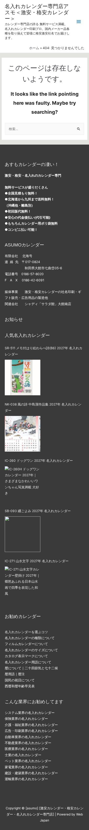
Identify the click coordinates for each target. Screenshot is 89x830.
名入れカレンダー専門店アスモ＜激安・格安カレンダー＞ (37, 12)
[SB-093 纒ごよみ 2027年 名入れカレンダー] (22, 534)
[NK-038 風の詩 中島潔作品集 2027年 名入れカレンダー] (22, 434)
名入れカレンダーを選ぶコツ (26, 632)
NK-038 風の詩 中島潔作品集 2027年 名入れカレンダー (43, 407)
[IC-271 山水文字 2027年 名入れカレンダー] (22, 584)
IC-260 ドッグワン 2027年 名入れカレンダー (39, 460)
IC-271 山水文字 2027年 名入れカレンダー (37, 561)
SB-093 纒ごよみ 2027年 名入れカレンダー (38, 511)
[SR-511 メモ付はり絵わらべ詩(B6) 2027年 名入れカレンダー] (22, 377)
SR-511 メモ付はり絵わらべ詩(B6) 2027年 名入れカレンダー (43, 351)
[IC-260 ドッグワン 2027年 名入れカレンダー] (22, 484)
